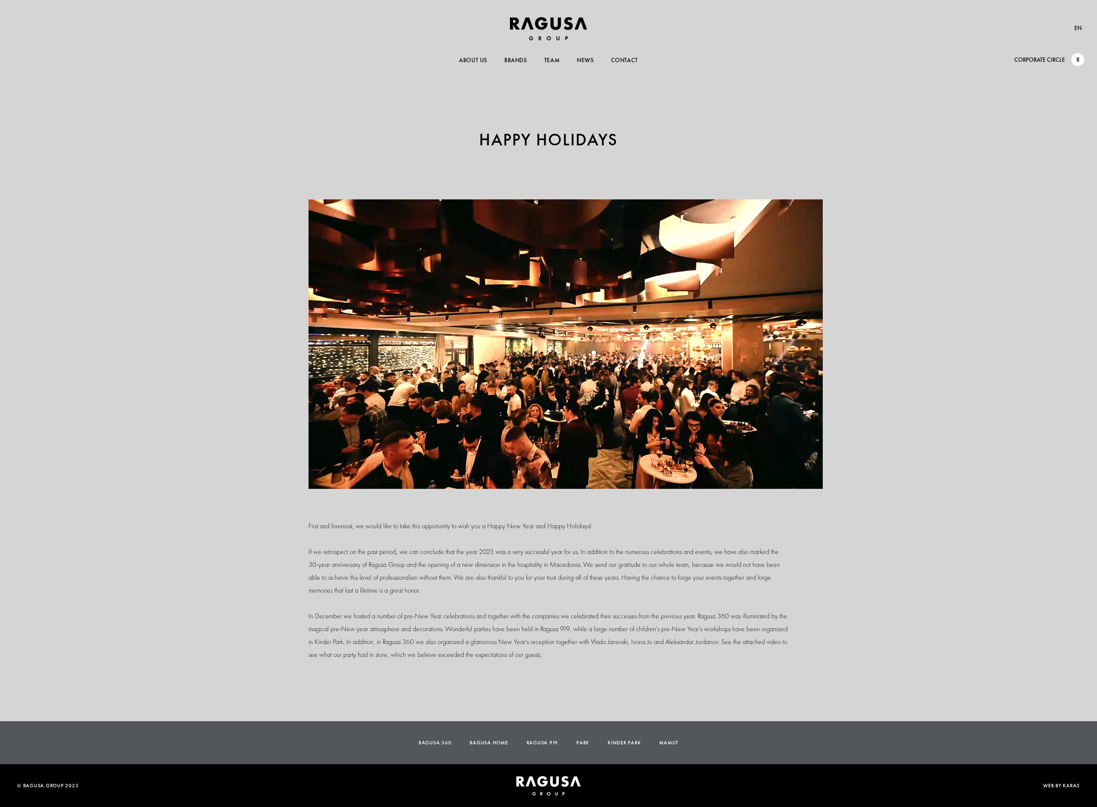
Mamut (668, 742)
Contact (624, 60)
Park (582, 742)
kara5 (1071, 785)
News (585, 60)
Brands (515, 60)
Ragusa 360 (435, 742)
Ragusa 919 (542, 742)
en (1078, 28)
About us (473, 60)
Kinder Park (624, 742)
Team (552, 60)
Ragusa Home (489, 742)
